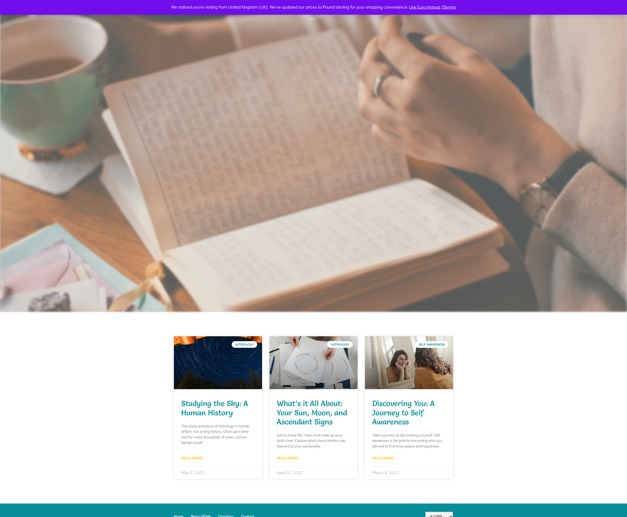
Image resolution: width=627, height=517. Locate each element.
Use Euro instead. (425, 7)
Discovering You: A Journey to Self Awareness (403, 412)
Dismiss (449, 7)
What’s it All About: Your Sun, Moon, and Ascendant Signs (312, 412)
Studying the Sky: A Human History (214, 408)
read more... (193, 458)
